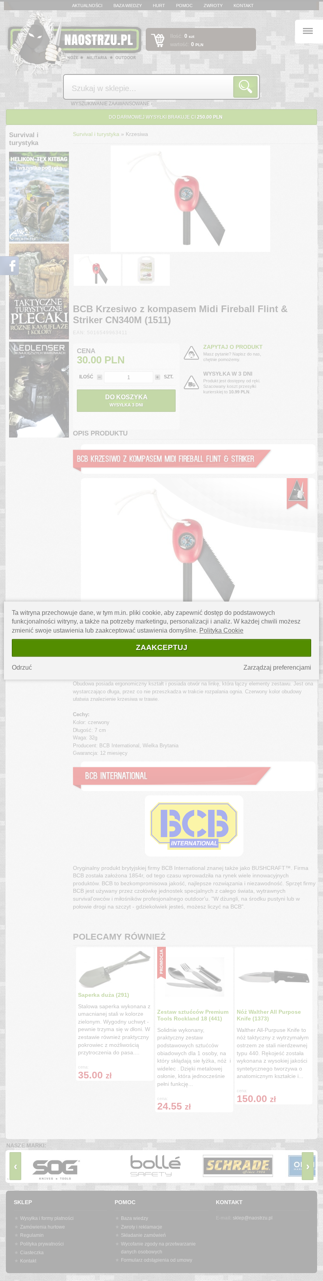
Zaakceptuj (161, 647)
